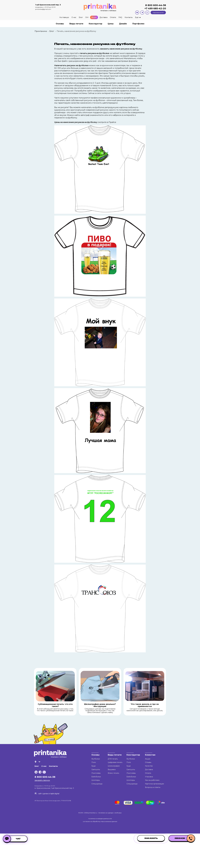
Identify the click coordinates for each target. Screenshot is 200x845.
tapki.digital (54, 794)
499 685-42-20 (156, 8)
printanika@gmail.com (43, 9)
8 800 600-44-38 (155, 5)
